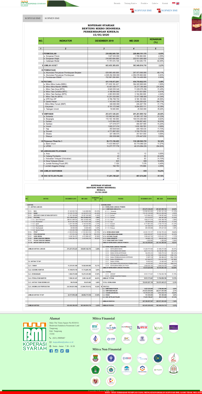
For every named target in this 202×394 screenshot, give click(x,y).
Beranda (117, 3)
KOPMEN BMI (52, 18)
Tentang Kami (129, 3)
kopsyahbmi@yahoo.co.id (63, 342)
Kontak (165, 3)
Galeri (154, 3)
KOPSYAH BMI (32, 18)
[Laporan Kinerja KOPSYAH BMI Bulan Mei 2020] (101, 102)
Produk (143, 3)
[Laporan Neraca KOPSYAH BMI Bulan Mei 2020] (101, 245)
